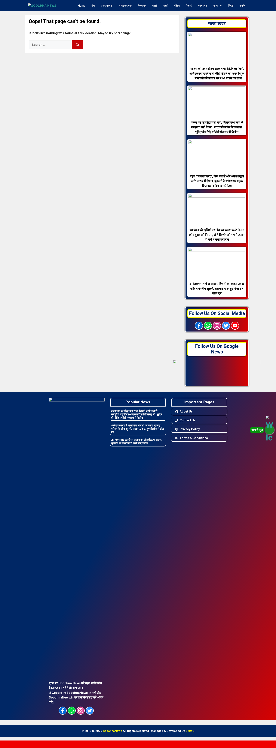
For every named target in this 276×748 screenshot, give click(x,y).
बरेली (154, 5)
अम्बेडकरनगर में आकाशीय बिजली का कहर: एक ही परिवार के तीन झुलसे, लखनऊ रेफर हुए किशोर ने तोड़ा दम (137, 429)
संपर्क (242, 5)
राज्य (215, 5)
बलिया (177, 5)
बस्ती (165, 5)
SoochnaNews (112, 731)
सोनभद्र (202, 5)
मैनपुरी (189, 5)
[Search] (77, 44)
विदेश (231, 5)
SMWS (190, 731)
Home (81, 5)
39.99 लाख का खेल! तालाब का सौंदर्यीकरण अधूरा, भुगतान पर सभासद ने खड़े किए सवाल (136, 441)
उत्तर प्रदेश (106, 5)
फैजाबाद (142, 5)
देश (93, 5)
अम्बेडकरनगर (125, 5)
